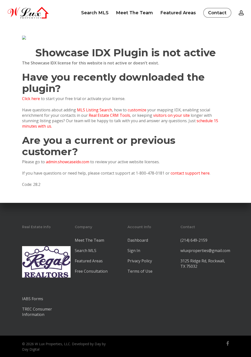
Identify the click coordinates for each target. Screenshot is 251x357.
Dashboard (137, 240)
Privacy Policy (139, 261)
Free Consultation (91, 271)
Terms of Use (139, 271)
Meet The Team (89, 240)
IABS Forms (32, 298)
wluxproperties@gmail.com (205, 250)
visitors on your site (171, 115)
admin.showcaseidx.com (67, 161)
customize (137, 110)
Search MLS (85, 250)
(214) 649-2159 (193, 240)
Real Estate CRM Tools (109, 115)
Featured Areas (89, 261)
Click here (31, 98)
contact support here (190, 173)
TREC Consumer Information (37, 311)
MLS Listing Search (94, 110)
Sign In (133, 250)
